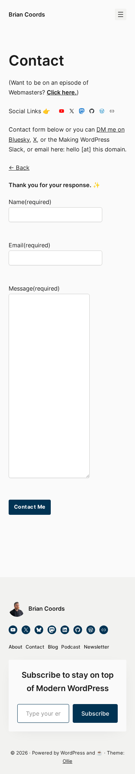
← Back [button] (19, 167)
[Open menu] (120, 14)
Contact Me (30, 507)
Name (30, 201)
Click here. (62, 92)
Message (34, 288)
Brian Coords (27, 14)
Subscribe (95, 713)
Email (29, 245)
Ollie (67, 761)
